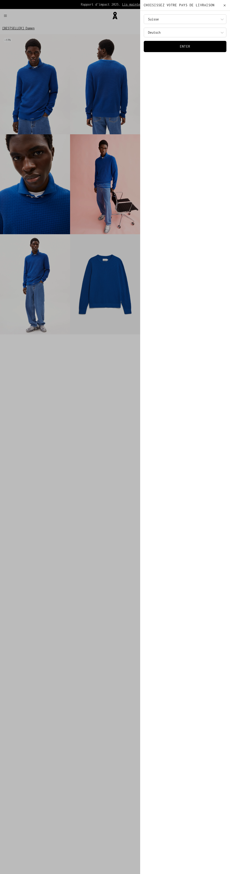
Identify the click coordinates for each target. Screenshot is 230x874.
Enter (185, 46)
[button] (56, 15)
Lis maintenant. (135, 4)
